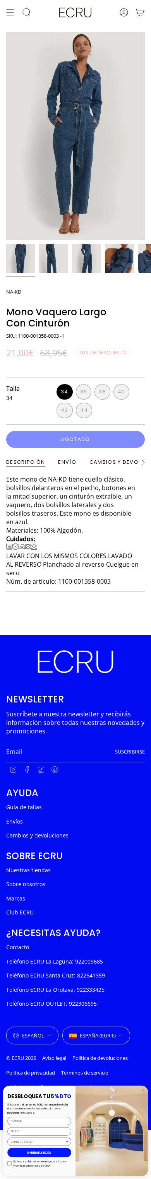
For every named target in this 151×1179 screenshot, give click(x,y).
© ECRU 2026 (21, 1057)
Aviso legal (54, 1057)
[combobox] (38, 1141)
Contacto (17, 947)
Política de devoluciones (100, 1057)
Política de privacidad (30, 1072)
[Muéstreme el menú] (10, 12)
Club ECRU (20, 912)
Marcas (15, 898)
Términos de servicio (84, 1072)
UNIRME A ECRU (39, 1152)
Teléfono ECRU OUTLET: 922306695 (51, 1003)
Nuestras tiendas (28, 870)
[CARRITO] (140, 12)
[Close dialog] (143, 1090)
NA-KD (13, 291)
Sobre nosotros (25, 884)
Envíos (14, 821)
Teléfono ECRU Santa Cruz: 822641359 (55, 975)
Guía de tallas (24, 807)
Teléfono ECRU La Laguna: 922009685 (54, 961)
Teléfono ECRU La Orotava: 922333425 (55, 989)
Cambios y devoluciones (37, 835)
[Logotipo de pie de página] (75, 662)
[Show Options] (67, 1141)
